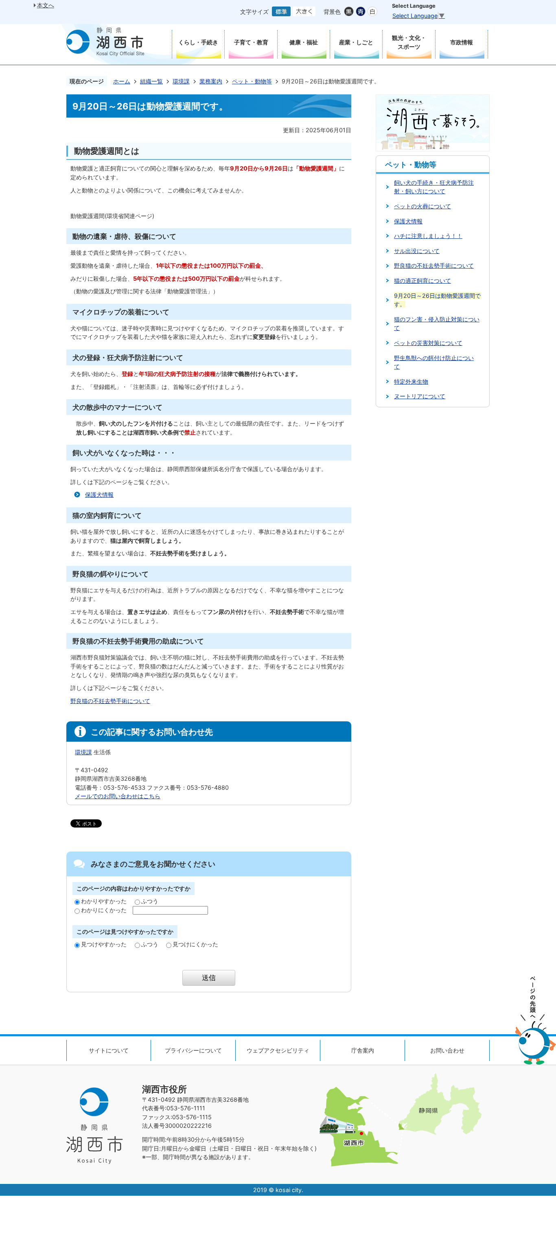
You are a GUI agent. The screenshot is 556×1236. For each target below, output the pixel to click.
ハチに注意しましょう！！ (428, 235)
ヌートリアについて (419, 396)
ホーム (121, 81)
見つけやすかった (104, 944)
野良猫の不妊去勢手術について (110, 700)
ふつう (149, 901)
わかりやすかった (104, 901)
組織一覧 (151, 81)
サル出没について (417, 250)
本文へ (45, 5)
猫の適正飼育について (422, 280)
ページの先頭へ (535, 1020)
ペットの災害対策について (428, 342)
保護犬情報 (99, 494)
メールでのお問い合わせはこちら (117, 796)
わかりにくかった (104, 909)
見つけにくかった (195, 944)
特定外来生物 (411, 381)
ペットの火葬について (422, 206)
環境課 (181, 81)
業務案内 (210, 81)
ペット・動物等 (252, 81)
